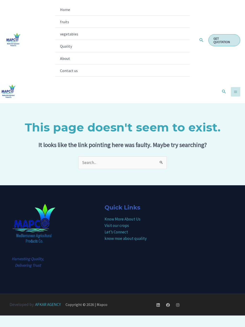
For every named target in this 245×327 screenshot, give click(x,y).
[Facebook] (168, 305)
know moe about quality (126, 238)
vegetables (69, 34)
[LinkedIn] (158, 305)
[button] (201, 40)
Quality (66, 46)
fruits (64, 21)
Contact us (69, 70)
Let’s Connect (116, 232)
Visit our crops (117, 225)
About (65, 58)
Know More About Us (122, 219)
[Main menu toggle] (235, 91)
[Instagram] (178, 305)
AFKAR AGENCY (48, 304)
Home (65, 9)
